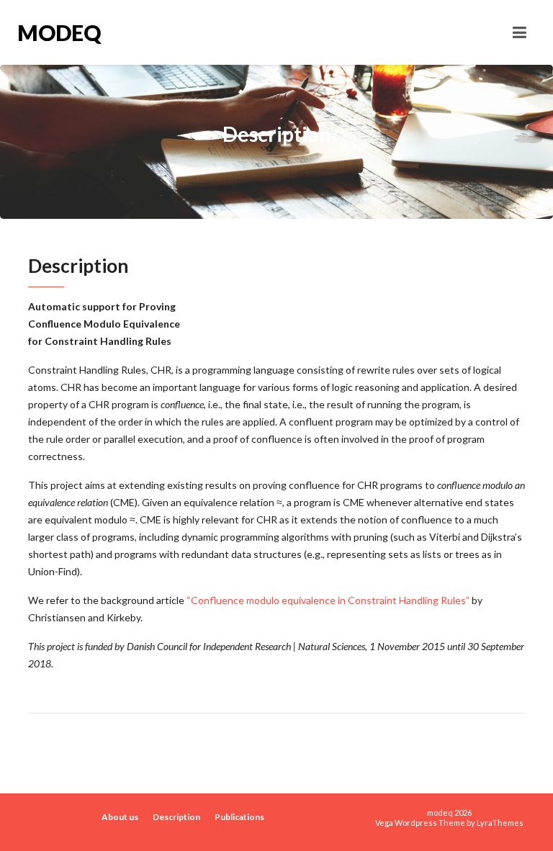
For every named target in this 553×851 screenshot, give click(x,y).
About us (120, 816)
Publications (239, 816)
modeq (59, 32)
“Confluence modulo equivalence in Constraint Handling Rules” (327, 600)
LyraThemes (500, 822)
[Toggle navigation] (519, 32)
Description (176, 816)
